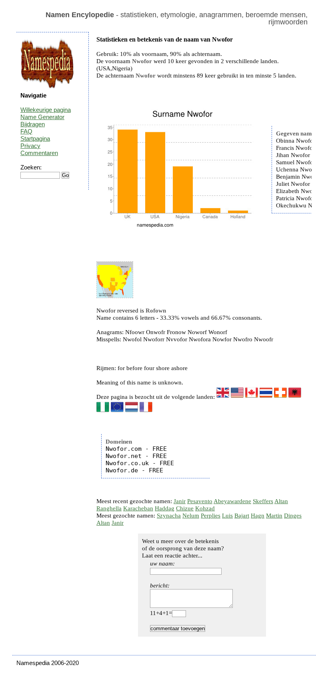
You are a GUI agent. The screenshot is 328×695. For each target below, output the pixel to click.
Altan (281, 501)
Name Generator (42, 117)
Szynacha (169, 515)
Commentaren (39, 152)
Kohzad (205, 508)
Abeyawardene (232, 501)
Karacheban (138, 508)
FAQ (26, 131)
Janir (180, 501)
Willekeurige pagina (45, 109)
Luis (227, 515)
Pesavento (199, 501)
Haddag (164, 508)
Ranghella (109, 508)
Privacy (30, 145)
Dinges (293, 515)
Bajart (241, 515)
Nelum (190, 515)
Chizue (185, 508)
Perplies (210, 515)
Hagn (257, 515)
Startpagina (35, 138)
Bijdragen (32, 124)
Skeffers (263, 501)
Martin (274, 515)
